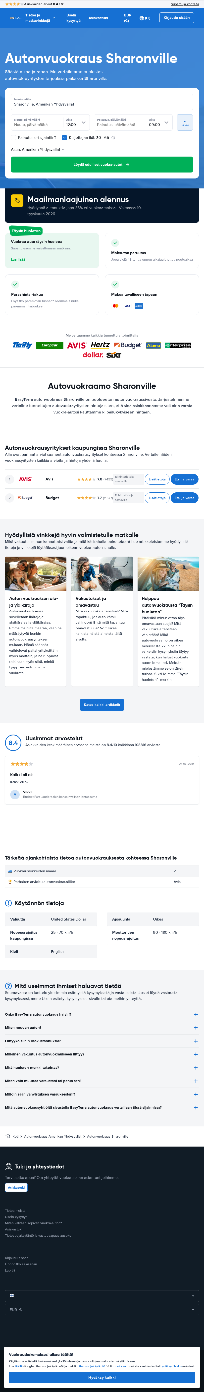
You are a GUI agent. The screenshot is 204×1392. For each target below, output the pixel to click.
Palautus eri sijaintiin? (36, 137)
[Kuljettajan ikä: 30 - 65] (64, 137)
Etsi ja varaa (185, 479)
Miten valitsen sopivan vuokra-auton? (33, 1223)
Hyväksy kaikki (102, 1377)
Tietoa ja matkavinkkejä (37, 18)
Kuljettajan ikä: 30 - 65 (89, 137)
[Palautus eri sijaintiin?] (13, 137)
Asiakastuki (98, 18)
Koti (15, 1136)
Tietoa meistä (15, 1211)
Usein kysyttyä (73, 18)
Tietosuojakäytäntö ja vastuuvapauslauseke (38, 1235)
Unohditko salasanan (21, 1264)
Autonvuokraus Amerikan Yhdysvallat (52, 1136)
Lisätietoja (157, 479)
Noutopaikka (23, 99)
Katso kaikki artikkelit (102, 704)
